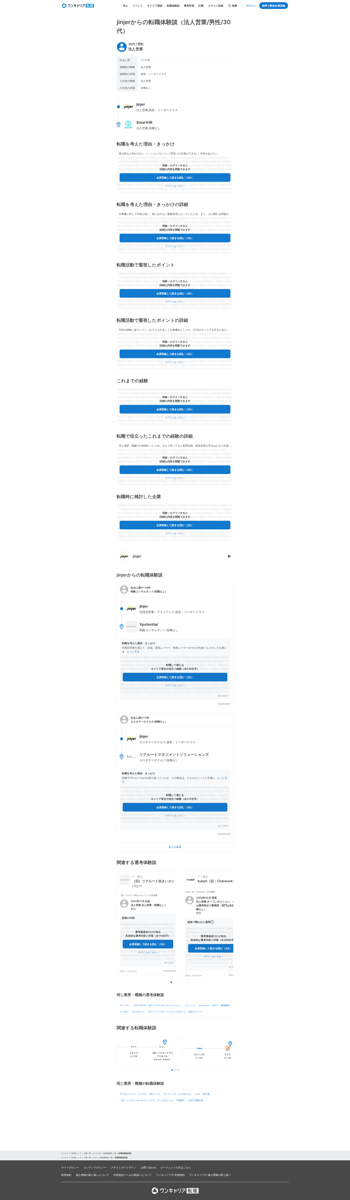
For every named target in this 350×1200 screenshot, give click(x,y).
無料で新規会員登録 (273, 5)
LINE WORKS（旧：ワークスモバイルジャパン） (158, 1005)
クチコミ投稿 (215, 5)
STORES (124, 1011)
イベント (138, 5)
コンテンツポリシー (94, 1167)
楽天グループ (195, 1011)
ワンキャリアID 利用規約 (170, 1174)
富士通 (206, 1094)
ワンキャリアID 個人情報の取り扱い (210, 1174)
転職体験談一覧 (109, 1153)
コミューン (190, 1005)
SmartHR (97, 1153)
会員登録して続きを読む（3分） (175, 177)
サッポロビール (165, 1100)
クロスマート (138, 1011)
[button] (175, 645)
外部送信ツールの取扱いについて (132, 1174)
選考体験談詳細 (169, 971)
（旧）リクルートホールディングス (137, 1100)
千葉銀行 (180, 1100)
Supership (204, 1005)
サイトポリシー (70, 1167)
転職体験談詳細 (223, 704)
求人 (125, 5)
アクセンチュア (127, 1094)
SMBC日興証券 (195, 1100)
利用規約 (66, 1174)
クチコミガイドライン (123, 1167)
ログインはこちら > (175, 185)
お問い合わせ (148, 1167)
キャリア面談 (154, 5)
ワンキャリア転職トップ (71, 1153)
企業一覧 (87, 1153)
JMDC (215, 1005)
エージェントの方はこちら (175, 1167)
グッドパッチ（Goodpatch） (178, 1094)
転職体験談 (173, 5)
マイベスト (125, 1005)
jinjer (95, 1157)
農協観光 (225, 1005)
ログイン (251, 5)
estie (197, 1094)
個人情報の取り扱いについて (92, 1174)
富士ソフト (155, 1094)
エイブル (142, 1094)
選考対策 (189, 5)
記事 (201, 5)
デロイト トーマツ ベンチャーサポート (166, 1011)
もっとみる (175, 846)
